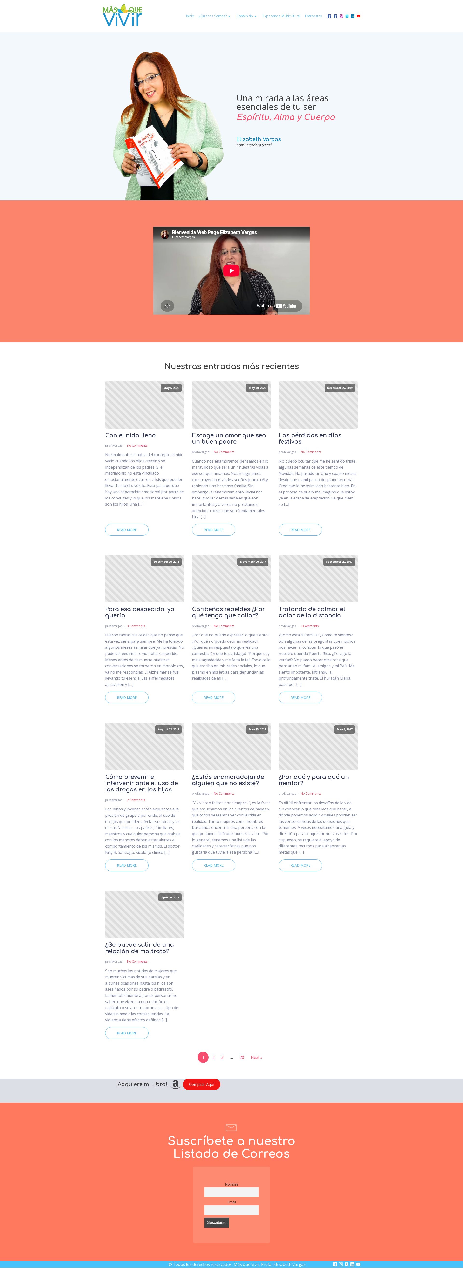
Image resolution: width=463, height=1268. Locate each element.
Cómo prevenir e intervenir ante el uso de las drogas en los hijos (141, 783)
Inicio (190, 16)
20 (242, 1057)
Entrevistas (313, 16)
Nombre (231, 1184)
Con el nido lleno (130, 435)
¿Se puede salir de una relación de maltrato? (139, 948)
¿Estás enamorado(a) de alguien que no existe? (228, 780)
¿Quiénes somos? (213, 16)
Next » (256, 1057)
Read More (127, 529)
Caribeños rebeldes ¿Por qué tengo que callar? (228, 612)
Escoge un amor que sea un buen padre (229, 438)
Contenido (245, 16)
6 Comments (310, 626)
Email (231, 1202)
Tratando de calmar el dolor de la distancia (312, 612)
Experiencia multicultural (281, 16)
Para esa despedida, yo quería (139, 612)
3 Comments (136, 626)
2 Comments (136, 800)
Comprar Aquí (201, 1084)
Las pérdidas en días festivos (310, 438)
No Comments (137, 445)
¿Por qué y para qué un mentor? (314, 780)
